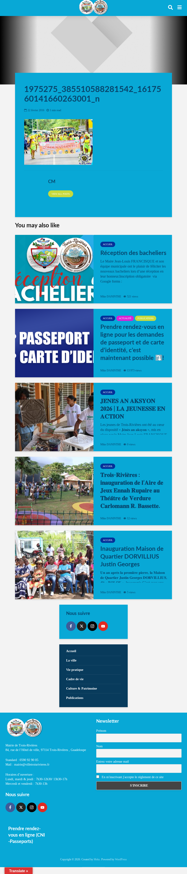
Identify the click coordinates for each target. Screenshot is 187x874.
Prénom (101, 730)
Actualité (125, 318)
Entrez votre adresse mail (112, 761)
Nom (99, 746)
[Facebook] (71, 626)
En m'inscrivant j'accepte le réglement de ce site (132, 777)
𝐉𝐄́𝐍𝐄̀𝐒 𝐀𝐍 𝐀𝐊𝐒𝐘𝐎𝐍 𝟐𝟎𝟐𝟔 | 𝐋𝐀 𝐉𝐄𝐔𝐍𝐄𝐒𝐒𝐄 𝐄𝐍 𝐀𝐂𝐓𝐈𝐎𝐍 (132, 409)
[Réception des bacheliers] (54, 269)
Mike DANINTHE (110, 296)
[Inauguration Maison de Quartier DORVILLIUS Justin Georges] (54, 565)
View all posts (61, 194)
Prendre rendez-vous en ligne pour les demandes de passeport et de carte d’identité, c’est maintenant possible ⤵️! (132, 342)
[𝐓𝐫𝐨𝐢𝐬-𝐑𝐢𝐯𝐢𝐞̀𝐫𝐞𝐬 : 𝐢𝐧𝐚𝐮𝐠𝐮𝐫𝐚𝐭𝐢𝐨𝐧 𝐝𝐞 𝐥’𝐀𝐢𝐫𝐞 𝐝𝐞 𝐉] (54, 491)
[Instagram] (92, 626)
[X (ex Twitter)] (81, 626)
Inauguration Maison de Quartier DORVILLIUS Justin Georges (132, 556)
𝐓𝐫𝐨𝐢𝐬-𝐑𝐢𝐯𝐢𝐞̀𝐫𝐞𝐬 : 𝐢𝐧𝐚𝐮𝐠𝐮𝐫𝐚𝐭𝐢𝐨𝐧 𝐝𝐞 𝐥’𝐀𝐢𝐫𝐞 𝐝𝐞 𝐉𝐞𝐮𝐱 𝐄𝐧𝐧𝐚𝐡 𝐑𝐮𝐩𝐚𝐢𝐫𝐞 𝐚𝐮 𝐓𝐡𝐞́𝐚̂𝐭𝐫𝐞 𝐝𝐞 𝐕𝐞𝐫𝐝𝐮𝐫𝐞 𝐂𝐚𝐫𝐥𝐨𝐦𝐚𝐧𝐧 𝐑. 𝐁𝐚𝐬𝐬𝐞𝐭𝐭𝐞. (131, 490)
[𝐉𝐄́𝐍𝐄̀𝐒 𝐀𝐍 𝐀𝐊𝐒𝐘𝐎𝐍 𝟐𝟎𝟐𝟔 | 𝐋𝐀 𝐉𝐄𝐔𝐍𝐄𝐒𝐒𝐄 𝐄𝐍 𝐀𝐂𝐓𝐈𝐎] (54, 417)
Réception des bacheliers (133, 253)
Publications (146, 318)
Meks (97, 859)
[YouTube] (103, 626)
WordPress (121, 859)
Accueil (108, 244)
